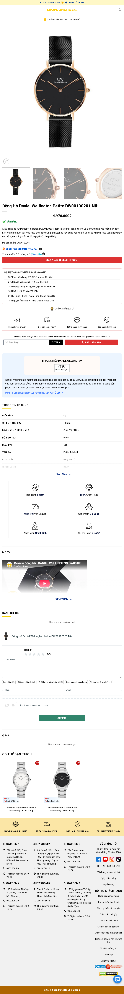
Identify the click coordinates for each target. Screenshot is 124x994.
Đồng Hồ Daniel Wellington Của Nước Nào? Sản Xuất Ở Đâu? (33, 393)
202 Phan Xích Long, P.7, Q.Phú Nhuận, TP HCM (30, 277)
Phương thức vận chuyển (108, 908)
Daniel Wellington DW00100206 (62, 807)
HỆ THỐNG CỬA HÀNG (75, 3)
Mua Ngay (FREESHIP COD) (62, 260)
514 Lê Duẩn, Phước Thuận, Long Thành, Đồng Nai (31, 296)
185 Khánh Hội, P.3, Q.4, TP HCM (23, 291)
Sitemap (108, 954)
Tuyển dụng (108, 884)
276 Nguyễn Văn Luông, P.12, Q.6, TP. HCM (28, 282)
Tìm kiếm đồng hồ (108, 948)
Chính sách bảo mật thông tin (108, 933)
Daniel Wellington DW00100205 (21, 807)
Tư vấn (55, 342)
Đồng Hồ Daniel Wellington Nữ (64, 19)
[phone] (63, 342)
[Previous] (8, 95)
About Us (114, 872)
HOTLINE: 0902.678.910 (49, 3)
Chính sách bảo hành (108, 920)
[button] (4, 9)
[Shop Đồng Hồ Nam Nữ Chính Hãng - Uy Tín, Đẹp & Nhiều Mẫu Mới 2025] (62, 10)
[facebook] (98, 859)
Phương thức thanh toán (108, 902)
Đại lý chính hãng (108, 878)
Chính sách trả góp (108, 914)
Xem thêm (62, 599)
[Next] (115, 95)
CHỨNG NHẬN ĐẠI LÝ (64, 308)
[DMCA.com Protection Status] (108, 973)
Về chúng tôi (103, 872)
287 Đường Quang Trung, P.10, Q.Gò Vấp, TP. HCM (31, 286)
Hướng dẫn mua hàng (108, 896)
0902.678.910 (92, 342)
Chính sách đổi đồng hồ (108, 926)
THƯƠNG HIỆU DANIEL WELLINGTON (62, 360)
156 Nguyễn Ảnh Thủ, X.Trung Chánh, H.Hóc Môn (31, 300)
